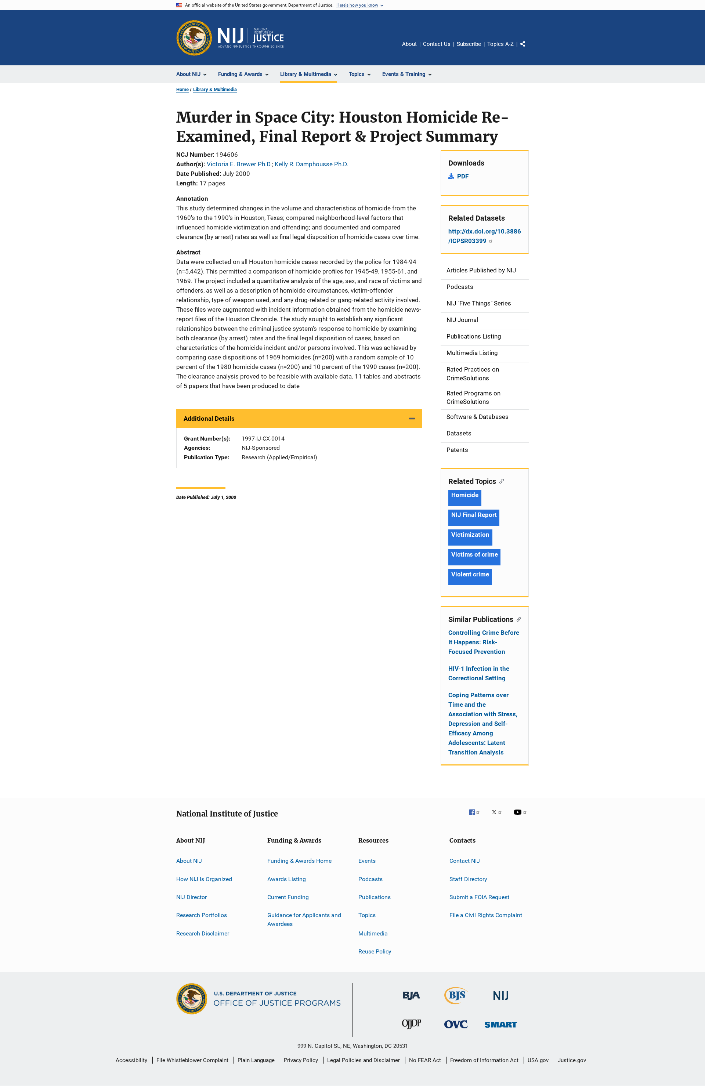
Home (182, 89)
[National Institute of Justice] (501, 1001)
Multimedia (373, 933)
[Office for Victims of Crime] (456, 1029)
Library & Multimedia (215, 89)
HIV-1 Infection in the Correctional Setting (478, 673)
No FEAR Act (425, 1060)
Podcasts (370, 878)
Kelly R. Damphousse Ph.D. (311, 164)
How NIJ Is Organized (204, 878)
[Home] (250, 38)
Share (528, 49)
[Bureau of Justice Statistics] (456, 1006)
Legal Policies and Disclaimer (363, 1060)
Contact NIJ (464, 860)
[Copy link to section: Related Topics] (500, 480)
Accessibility (131, 1060)
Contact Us (437, 44)
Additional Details (209, 418)
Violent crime (470, 574)
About (409, 44)
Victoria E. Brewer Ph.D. (239, 164)
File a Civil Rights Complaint (485, 915)
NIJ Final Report (473, 514)
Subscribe (469, 44)
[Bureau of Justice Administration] (411, 1001)
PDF (463, 176)
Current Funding (288, 897)
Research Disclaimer (202, 933)
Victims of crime (474, 554)
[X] (499, 817)
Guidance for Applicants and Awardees (304, 919)
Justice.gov (572, 1060)
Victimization (470, 534)
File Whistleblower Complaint (192, 1060)
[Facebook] (477, 817)
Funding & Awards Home (299, 860)
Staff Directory (468, 878)
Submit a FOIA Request (479, 897)
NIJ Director (191, 897)
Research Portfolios (201, 915)
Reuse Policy (374, 951)
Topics (367, 915)
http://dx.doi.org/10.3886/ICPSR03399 (484, 236)
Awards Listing (286, 878)
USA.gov (538, 1060)
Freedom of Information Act (484, 1060)
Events (367, 860)
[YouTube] (521, 817)
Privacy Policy (301, 1060)
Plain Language (256, 1060)
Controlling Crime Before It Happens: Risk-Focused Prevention (483, 642)
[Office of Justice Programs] (194, 38)
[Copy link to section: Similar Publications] (517, 618)
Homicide (464, 495)
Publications (374, 897)
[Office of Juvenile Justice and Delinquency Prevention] (411, 1030)
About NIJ (189, 860)
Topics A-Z (500, 44)
